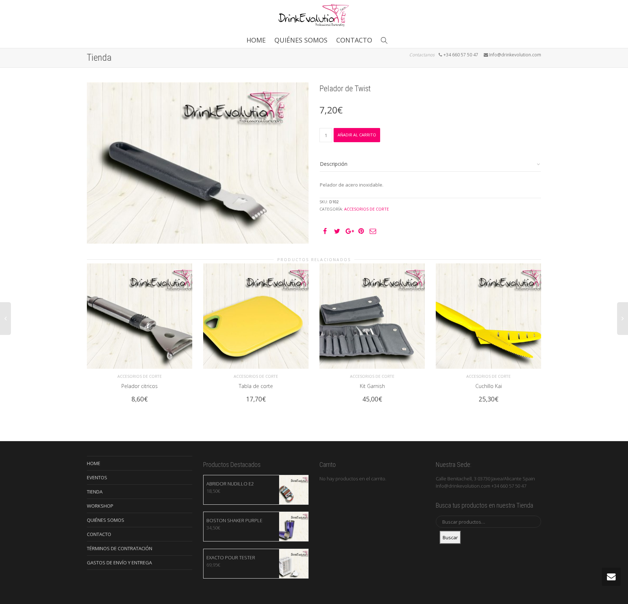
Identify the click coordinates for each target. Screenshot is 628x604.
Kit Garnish (372, 386)
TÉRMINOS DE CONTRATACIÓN (119, 548)
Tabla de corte (256, 386)
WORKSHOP (100, 506)
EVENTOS (97, 477)
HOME (256, 40)
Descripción (333, 163)
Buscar (450, 537)
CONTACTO (354, 40)
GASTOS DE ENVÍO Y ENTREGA (119, 562)
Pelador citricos (139, 386)
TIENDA (94, 491)
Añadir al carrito (357, 134)
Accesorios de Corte (366, 209)
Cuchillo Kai (488, 386)
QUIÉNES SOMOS (300, 40)
